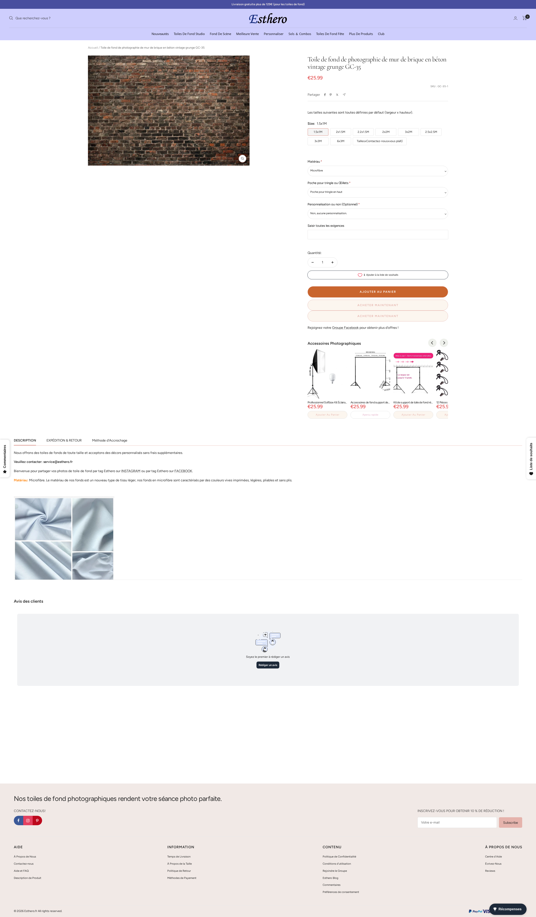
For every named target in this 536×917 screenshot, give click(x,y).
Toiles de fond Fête (330, 33)
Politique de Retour (179, 870)
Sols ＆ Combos (300, 33)
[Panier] (524, 18)
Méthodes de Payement (181, 877)
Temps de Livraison (179, 856)
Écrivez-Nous (493, 863)
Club (381, 33)
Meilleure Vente (247, 33)
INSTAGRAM (130, 471)
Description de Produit (27, 877)
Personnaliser (273, 33)
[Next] (444, 343)
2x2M (386, 132)
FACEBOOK (183, 471)
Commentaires (331, 884)
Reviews (490, 870)
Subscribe (510, 823)
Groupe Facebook (345, 328)
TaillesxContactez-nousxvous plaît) (380, 141)
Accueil (93, 47)
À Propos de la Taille (179, 863)
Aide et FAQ (21, 870)
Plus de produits (361, 33)
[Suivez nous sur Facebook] (18, 820)
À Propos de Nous (25, 856)
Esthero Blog (330, 877)
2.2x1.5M (363, 132)
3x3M (318, 141)
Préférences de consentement (341, 892)
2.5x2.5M (431, 132)
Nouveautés (160, 33)
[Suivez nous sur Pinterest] (37, 820)
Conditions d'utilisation (337, 863)
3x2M (408, 132)
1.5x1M (318, 132)
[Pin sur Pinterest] (331, 94)
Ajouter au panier (327, 414)
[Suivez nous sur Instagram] (28, 820)
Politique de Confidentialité (339, 856)
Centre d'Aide (493, 856)
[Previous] (432, 343)
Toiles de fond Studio (189, 33)
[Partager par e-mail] (344, 94)
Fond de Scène (220, 33)
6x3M (340, 141)
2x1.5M (340, 132)
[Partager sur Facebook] (325, 94)
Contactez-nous (24, 863)
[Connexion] (515, 18)
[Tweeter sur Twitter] (337, 94)
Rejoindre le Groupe (335, 870)
